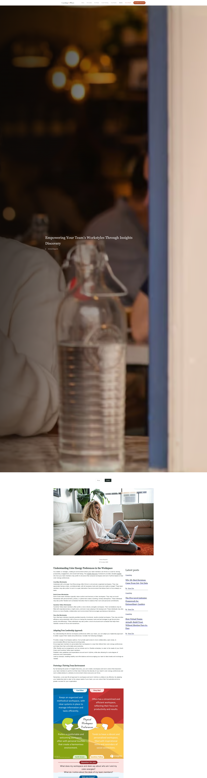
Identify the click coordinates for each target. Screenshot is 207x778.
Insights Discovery (92, 574)
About (82, 2)
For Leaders (89, 2)
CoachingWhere (67, 3)
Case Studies (114, 2)
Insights (150, 648)
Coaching (130, 648)
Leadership (140, 648)
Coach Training (104, 2)
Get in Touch (128, 2)
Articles (121, 2)
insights (119, 574)
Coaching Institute (139, 2)
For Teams (96, 2)
